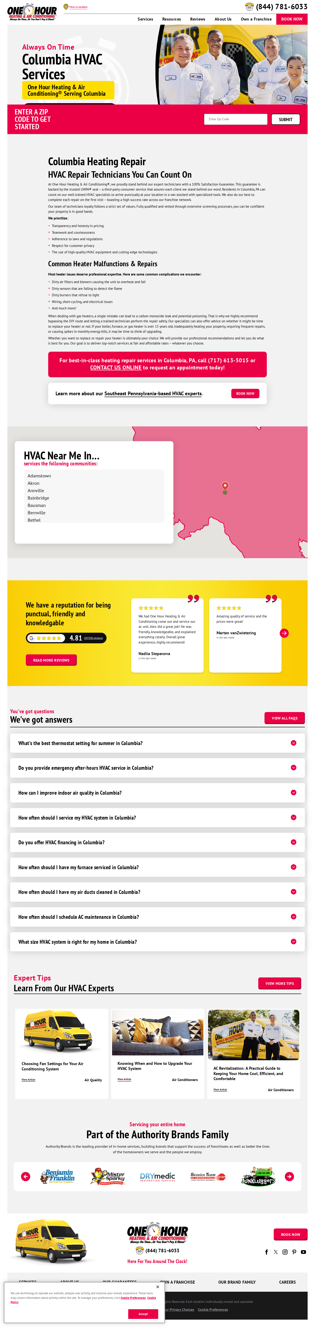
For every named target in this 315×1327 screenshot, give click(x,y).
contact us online (115, 367)
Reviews (197, 19)
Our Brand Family (237, 1282)
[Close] (158, 1287)
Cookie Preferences (133, 1298)
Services (145, 19)
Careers (287, 1282)
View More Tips (280, 983)
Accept (143, 1314)
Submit (285, 119)
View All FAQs (284, 718)
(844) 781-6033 (282, 6)
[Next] (284, 633)
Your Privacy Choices (177, 1309)
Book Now (292, 19)
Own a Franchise (256, 19)
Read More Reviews (51, 660)
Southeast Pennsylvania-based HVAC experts (153, 393)
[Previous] (25, 1176)
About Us (223, 19)
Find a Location (78, 7)
